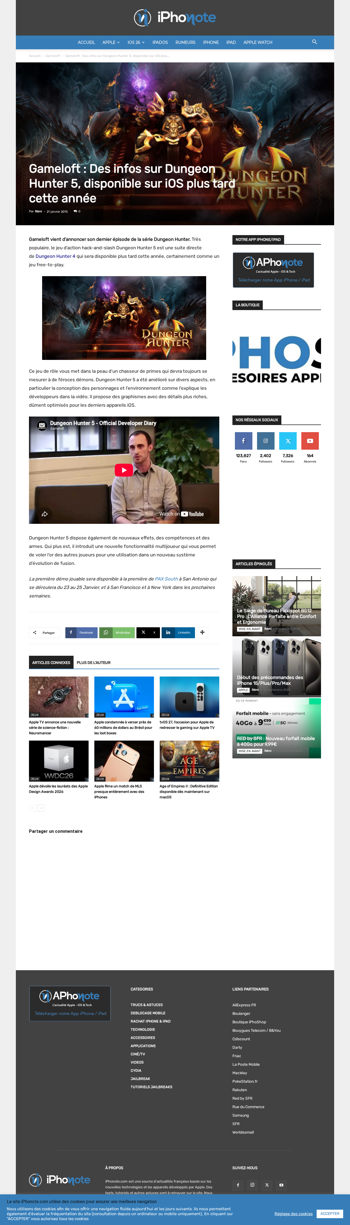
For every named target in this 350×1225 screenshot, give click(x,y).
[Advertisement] (276, 515)
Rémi (38, 211)
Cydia (136, 1070)
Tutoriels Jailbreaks (151, 1087)
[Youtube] (281, 1185)
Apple (109, 42)
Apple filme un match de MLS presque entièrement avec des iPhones (119, 791)
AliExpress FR (244, 1005)
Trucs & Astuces (147, 1005)
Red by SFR (242, 1098)
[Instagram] (252, 1185)
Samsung (240, 1115)
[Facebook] (237, 1185)
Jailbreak (140, 1079)
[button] (314, 43)
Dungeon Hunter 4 (55, 256)
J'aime (243, 434)
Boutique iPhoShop (249, 1022)
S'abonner (310, 434)
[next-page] (41, 808)
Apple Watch (258, 42)
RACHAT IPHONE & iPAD (151, 1021)
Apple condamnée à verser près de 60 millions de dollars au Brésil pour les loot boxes (123, 727)
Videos (137, 1062)
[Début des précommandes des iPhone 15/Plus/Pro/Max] (276, 667)
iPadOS (160, 42)
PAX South (166, 579)
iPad (231, 42)
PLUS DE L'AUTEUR (93, 662)
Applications (143, 1046)
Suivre (265, 434)
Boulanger (241, 1013)
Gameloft (53, 56)
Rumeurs (186, 42)
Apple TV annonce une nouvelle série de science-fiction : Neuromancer (55, 727)
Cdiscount (241, 1039)
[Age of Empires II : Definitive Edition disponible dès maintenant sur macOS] (189, 761)
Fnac (236, 1056)
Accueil (86, 42)
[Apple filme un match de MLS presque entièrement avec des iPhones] (124, 761)
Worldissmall (243, 1132)
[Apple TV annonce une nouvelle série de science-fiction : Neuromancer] (59, 697)
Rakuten (239, 1090)
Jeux (35, 715)
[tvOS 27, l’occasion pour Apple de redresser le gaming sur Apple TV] (189, 697)
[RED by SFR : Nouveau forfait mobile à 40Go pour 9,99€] (276, 728)
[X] (266, 1185)
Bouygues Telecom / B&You (256, 1030)
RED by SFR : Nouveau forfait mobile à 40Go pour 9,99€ (276, 741)
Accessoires (143, 1038)
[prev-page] (32, 808)
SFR (236, 1124)
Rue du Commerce (248, 1107)
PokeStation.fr (245, 1081)
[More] (202, 632)
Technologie (143, 1029)
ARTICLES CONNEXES (51, 662)
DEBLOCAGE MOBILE (148, 1013)
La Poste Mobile (246, 1064)
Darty (237, 1047)
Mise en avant (250, 629)
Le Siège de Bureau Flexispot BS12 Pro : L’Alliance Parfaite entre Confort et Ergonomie (276, 616)
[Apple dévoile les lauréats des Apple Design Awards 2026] (59, 761)
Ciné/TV (138, 1054)
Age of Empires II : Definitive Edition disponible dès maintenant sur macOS (189, 791)
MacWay (239, 1073)
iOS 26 (134, 42)
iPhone (211, 42)
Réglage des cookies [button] (294, 1213)
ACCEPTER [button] (329, 1213)
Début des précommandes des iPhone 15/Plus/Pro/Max (270, 680)
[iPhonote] (175, 18)
